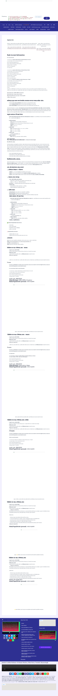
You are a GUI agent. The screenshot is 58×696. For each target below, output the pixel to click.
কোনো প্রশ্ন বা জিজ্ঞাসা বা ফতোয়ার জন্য (26, 637)
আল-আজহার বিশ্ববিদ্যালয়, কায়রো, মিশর (27, 629)
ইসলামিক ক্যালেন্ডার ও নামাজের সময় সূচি (27, 648)
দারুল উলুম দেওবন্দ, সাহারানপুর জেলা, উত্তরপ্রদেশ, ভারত (28, 632)
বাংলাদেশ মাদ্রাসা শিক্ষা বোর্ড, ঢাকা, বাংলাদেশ (27, 646)
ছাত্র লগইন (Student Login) (36, 27)
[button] (13, 25)
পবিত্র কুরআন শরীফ (43, 29)
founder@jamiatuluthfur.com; (45, 636)
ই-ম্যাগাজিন (24, 27)
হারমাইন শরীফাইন (24, 625)
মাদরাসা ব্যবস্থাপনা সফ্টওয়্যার (19, 29)
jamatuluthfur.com (18, 215)
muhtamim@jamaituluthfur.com (25, 241)
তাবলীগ (37, 29)
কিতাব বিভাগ (12, 27)
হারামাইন (22, 623)
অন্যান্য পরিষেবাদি (31, 29)
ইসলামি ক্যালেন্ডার (18, 27)
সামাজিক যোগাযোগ (11, 29)
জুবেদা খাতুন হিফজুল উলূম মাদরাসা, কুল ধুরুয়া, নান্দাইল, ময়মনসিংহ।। (28, 651)
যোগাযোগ (48, 29)
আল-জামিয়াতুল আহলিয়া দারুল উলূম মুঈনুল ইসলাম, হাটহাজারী (28, 640)
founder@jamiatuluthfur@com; (15, 241)
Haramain (23, 659)
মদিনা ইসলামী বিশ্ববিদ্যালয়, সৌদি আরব (26, 627)
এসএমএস (26, 29)
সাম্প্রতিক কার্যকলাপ (6, 27)
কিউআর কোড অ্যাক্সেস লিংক (13, 255)
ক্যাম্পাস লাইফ (52, 27)
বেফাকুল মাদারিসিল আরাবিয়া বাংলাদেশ (26, 642)
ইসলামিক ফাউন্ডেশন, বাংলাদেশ (25, 644)
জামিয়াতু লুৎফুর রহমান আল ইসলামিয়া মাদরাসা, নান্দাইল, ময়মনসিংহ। (28, 653)
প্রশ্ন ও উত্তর (28, 27)
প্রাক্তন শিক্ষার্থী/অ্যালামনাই (45, 27)
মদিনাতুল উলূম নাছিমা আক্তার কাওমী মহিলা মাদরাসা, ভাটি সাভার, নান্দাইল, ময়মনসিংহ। (28, 656)
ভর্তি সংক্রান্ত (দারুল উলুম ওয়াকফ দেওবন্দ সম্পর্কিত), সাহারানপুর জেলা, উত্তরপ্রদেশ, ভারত (28, 635)
